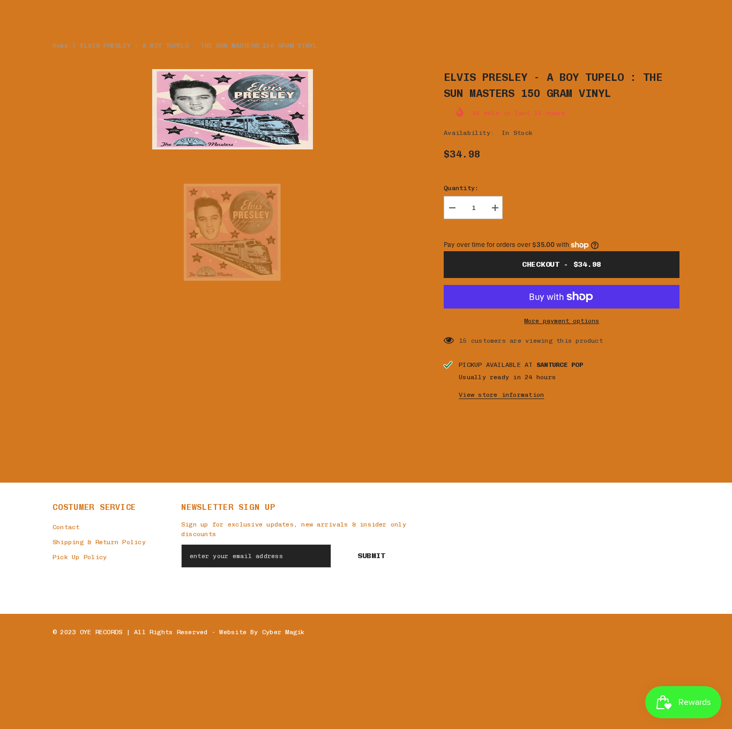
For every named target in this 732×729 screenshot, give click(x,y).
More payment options (561, 321)
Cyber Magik (283, 632)
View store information (501, 395)
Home (60, 45)
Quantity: (461, 188)
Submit (371, 555)
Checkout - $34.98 (561, 264)
